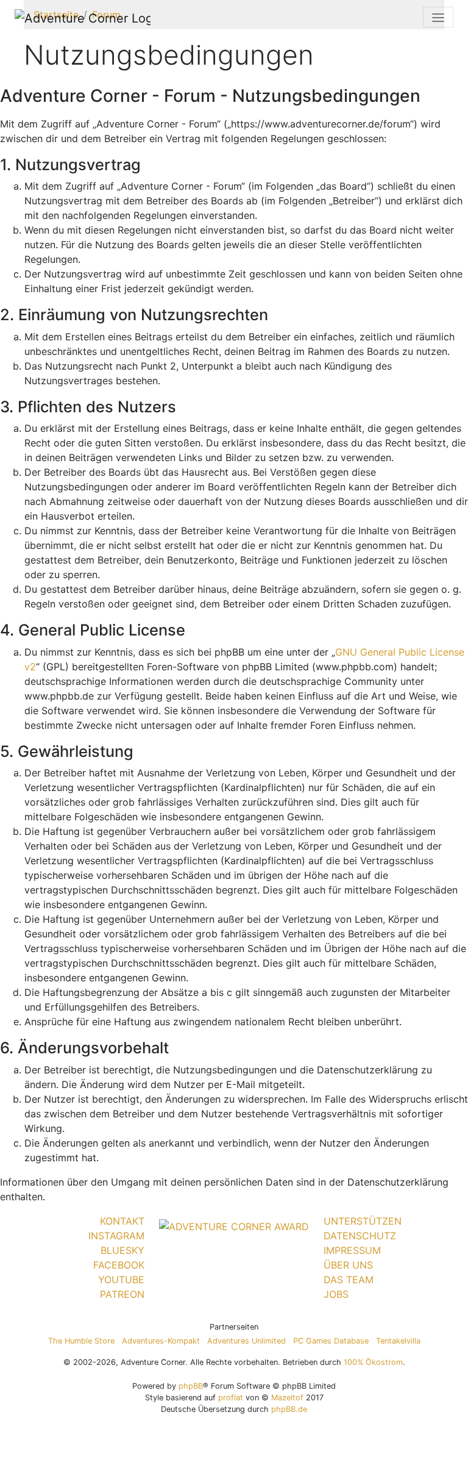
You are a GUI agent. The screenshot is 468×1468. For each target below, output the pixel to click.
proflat (230, 1397)
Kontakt (122, 1221)
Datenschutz (360, 1236)
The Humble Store (81, 1340)
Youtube (121, 1279)
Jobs (336, 1294)
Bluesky (122, 1250)
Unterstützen (363, 1221)
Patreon (122, 1294)
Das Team (349, 1279)
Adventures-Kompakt (161, 1340)
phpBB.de (289, 1409)
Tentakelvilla (398, 1340)
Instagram (116, 1236)
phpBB (191, 1386)
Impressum (352, 1250)
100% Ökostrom (373, 1362)
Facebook (118, 1265)
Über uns (348, 1265)
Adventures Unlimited (246, 1340)
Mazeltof (287, 1397)
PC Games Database (331, 1340)
